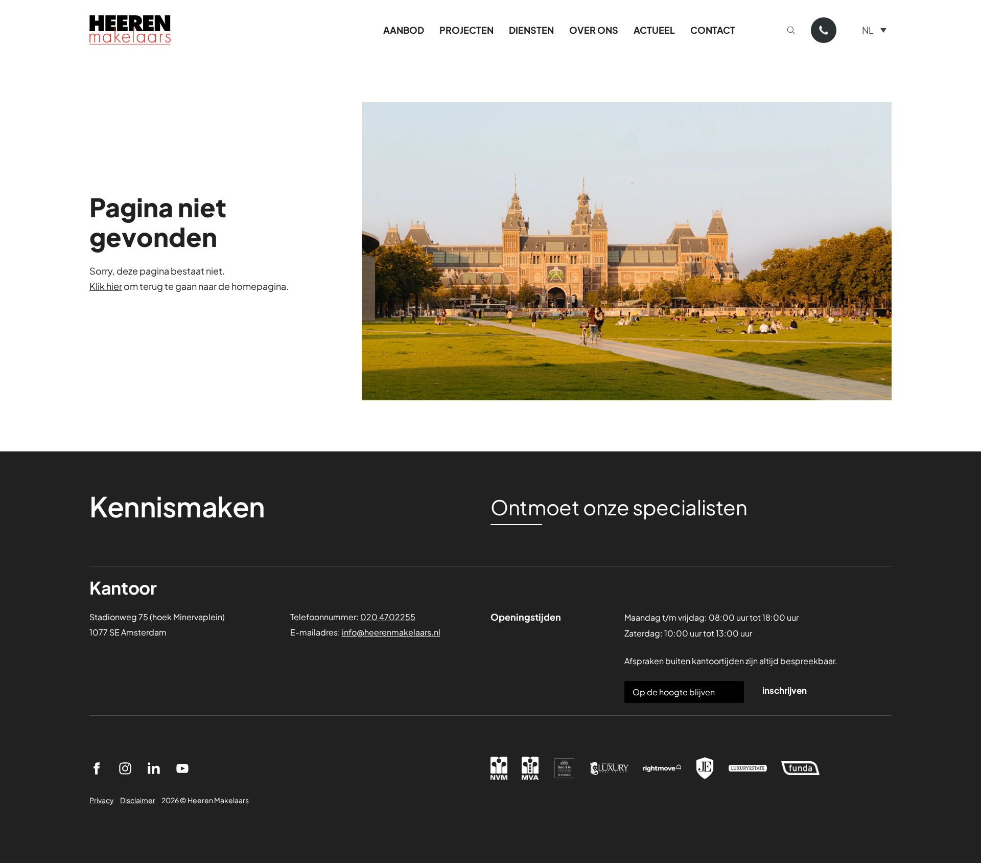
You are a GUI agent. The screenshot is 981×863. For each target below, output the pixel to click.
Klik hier (105, 286)
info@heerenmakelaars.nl (391, 632)
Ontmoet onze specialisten (619, 507)
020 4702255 (387, 616)
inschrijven (784, 690)
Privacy (101, 800)
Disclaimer (137, 800)
